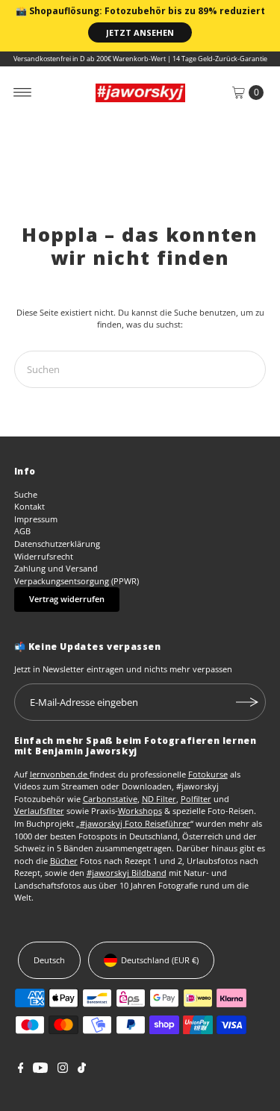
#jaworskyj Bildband (127, 872)
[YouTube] (40, 1070)
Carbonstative (110, 798)
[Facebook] (21, 1070)
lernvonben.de (60, 774)
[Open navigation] (22, 92)
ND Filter (159, 798)
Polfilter (196, 798)
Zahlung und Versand (56, 568)
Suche (25, 494)
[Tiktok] (82, 1070)
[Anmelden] (247, 702)
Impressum (35, 519)
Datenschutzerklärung (57, 543)
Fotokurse (208, 774)
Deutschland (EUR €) (160, 960)
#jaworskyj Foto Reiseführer (135, 823)
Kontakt (29, 506)
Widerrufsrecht (43, 556)
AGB (22, 530)
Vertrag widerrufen (67, 598)
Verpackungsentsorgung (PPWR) (76, 580)
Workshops (140, 810)
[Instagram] (62, 1070)
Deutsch (49, 960)
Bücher (64, 860)
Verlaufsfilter (39, 810)
